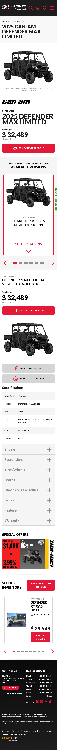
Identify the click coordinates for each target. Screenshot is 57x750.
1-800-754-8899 (14, 693)
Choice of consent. (22, 724)
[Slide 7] (39, 651)
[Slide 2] (20, 263)
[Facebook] (37, 701)
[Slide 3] (26, 263)
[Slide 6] (42, 263)
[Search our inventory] (30, 7)
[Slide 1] (15, 263)
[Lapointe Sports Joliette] (14, 7)
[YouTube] (46, 701)
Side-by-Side (18, 21)
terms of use (10, 724)
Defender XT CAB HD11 (39, 606)
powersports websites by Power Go (38, 731)
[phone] (37, 7)
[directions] (44, 7)
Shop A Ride (18, 734)
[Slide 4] (31, 263)
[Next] (52, 263)
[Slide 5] (36, 263)
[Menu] (52, 8)
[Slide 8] (43, 651)
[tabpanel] (39, 686)
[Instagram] (41, 701)
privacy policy (48, 722)
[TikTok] (50, 701)
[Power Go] (27, 739)
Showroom (6, 21)
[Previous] (5, 263)
